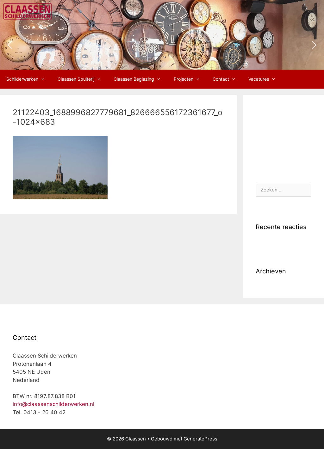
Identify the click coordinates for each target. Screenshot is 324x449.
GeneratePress (200, 439)
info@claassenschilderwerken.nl (53, 404)
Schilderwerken (22, 79)
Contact (221, 79)
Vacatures (258, 79)
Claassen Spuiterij (76, 79)
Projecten (183, 79)
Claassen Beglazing (134, 79)
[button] (10, 45)
